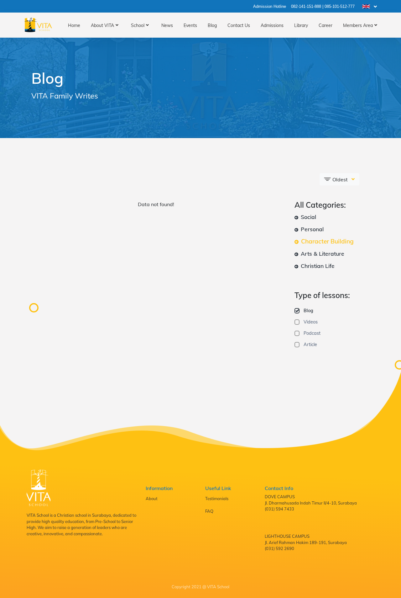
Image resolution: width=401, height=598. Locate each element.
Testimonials (216, 498)
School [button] (137, 25)
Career (325, 25)
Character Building (326, 241)
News (167, 25)
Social (307, 216)
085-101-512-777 (340, 6)
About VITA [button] (102, 25)
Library (301, 25)
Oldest (340, 179)
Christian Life (317, 265)
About (152, 498)
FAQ (209, 511)
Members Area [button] (358, 25)
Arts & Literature (321, 253)
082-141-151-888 (306, 6)
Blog (212, 25)
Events (190, 25)
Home (74, 25)
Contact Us (238, 25)
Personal (311, 229)
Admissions (272, 25)
